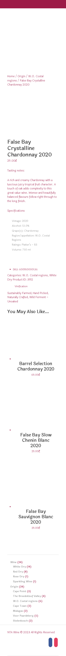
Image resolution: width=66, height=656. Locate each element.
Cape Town (20, 606)
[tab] (21, 286)
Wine (13, 562)
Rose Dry (18, 576)
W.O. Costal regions (35, 275)
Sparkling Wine (22, 581)
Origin (21, 76)
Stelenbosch (20, 621)
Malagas (18, 611)
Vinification (21, 286)
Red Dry (18, 572)
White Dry (19, 567)
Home (11, 76)
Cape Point (19, 591)
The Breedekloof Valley (27, 596)
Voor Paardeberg (23, 616)
